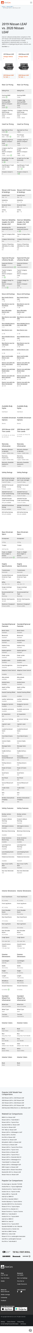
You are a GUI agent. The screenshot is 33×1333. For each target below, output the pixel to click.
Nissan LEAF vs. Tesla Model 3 (10, 1120)
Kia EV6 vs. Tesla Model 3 (9, 1241)
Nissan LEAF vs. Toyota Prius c (11, 1154)
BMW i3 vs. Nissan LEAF (8, 1117)
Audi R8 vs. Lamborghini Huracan (11, 1239)
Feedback (3, 1300)
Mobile (3, 1281)
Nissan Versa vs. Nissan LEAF (10, 1174)
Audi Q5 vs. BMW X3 (7, 1196)
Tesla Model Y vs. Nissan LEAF (10, 1162)
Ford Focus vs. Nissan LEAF (9, 1144)
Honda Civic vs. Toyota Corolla (11, 1191)
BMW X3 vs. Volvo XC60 (8, 1234)
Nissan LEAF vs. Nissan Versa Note (12, 1169)
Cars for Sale (4, 1275)
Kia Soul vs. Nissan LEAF (9, 1127)
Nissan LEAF (9, 6)
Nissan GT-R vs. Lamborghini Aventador (13, 1236)
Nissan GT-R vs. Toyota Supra (11, 1206)
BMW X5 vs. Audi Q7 (7, 1221)
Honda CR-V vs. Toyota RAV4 (10, 1216)
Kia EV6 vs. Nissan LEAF (8, 1137)
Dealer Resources (22, 1284)
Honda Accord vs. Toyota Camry (11, 1189)
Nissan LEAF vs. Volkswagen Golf (11, 1164)
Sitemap (3, 1321)
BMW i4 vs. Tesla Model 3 (9, 1214)
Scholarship (4, 1297)
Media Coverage (5, 1294)
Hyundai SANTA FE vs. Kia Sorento (12, 1204)
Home (3, 6)
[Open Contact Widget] (30, 1330)
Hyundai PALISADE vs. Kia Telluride (12, 1226)
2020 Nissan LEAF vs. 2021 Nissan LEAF (13, 1100)
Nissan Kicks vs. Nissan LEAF (10, 1152)
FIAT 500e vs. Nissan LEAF (9, 1130)
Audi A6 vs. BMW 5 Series (9, 1231)
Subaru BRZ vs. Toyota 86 (9, 1194)
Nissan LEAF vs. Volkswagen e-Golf (12, 1132)
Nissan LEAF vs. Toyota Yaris (10, 1149)
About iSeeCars (5, 1291)
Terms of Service (11, 1321)
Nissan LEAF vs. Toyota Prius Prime (12, 1147)
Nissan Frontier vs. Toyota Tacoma (12, 1211)
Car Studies (20, 1275)
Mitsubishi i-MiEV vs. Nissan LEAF (11, 1142)
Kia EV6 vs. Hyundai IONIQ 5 (10, 1199)
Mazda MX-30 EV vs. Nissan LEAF (11, 1172)
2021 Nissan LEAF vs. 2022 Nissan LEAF (13, 1103)
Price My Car (20, 1281)
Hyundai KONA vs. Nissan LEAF (11, 1125)
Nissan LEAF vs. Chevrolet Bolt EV (11, 1157)
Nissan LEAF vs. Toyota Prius (10, 1122)
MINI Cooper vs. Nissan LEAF (10, 1167)
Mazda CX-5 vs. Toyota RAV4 (10, 1224)
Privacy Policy (20, 1321)
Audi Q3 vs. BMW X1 (7, 1219)
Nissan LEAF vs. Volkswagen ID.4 (11, 1159)
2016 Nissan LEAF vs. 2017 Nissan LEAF (13, 1105)
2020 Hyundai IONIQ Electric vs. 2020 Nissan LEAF (16, 1108)
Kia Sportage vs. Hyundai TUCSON (12, 1184)
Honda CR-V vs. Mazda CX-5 (10, 1209)
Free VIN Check (5, 1278)
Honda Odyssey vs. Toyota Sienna (12, 1201)
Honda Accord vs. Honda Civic (10, 1229)
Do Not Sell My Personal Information (9, 1324)
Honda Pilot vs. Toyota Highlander (12, 1186)
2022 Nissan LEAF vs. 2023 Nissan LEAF (13, 1098)
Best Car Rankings (22, 1278)
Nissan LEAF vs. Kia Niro (9, 1135)
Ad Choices (23, 1324)
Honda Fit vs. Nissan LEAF (9, 1139)
